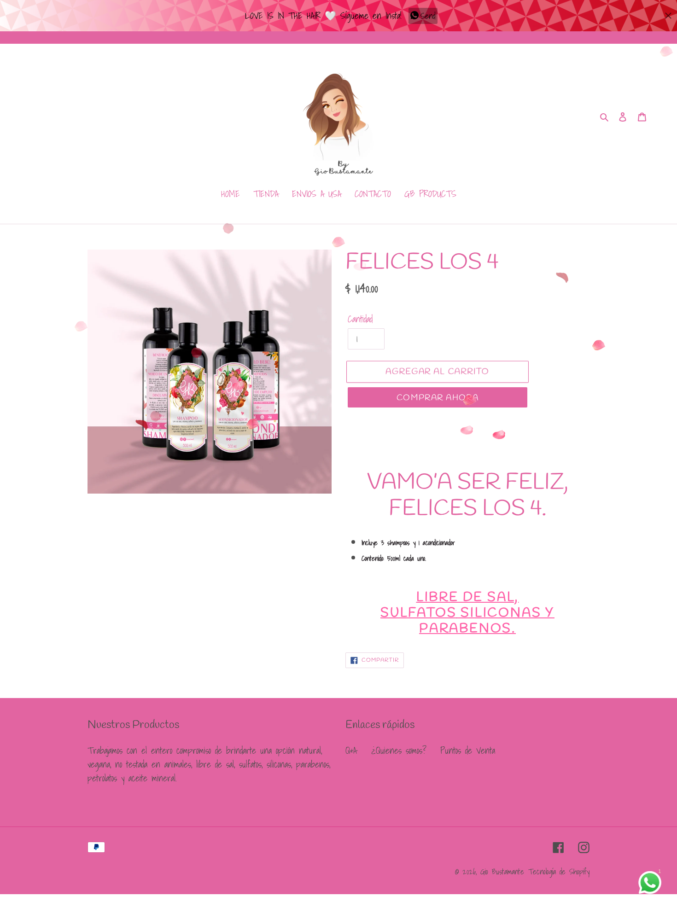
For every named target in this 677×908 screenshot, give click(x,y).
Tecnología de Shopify (558, 871)
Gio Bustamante (502, 871)
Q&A (351, 750)
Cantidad (360, 319)
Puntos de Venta (467, 750)
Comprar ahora (438, 397)
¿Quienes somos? (398, 750)
